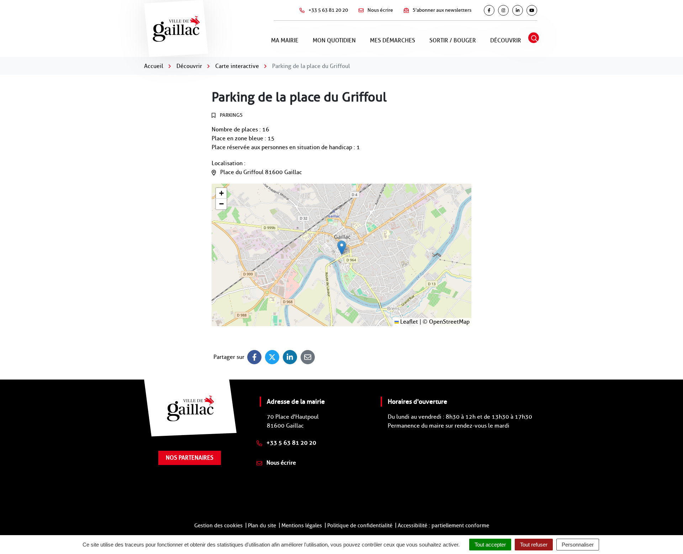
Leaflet (408, 321)
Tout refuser (533, 545)
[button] (341, 247)
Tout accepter (490, 545)
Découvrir (505, 40)
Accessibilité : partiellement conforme (443, 525)
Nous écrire (280, 462)
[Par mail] (308, 357)
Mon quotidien (334, 40)
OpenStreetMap (449, 321)
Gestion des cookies (218, 525)
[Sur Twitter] (272, 357)
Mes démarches (392, 40)
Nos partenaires (189, 457)
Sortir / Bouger (452, 40)
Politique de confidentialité (359, 525)
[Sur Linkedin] (290, 357)
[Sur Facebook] (254, 357)
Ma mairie (284, 40)
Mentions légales (301, 525)
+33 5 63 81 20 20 (290, 442)
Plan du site (262, 525)
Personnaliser (578, 545)
